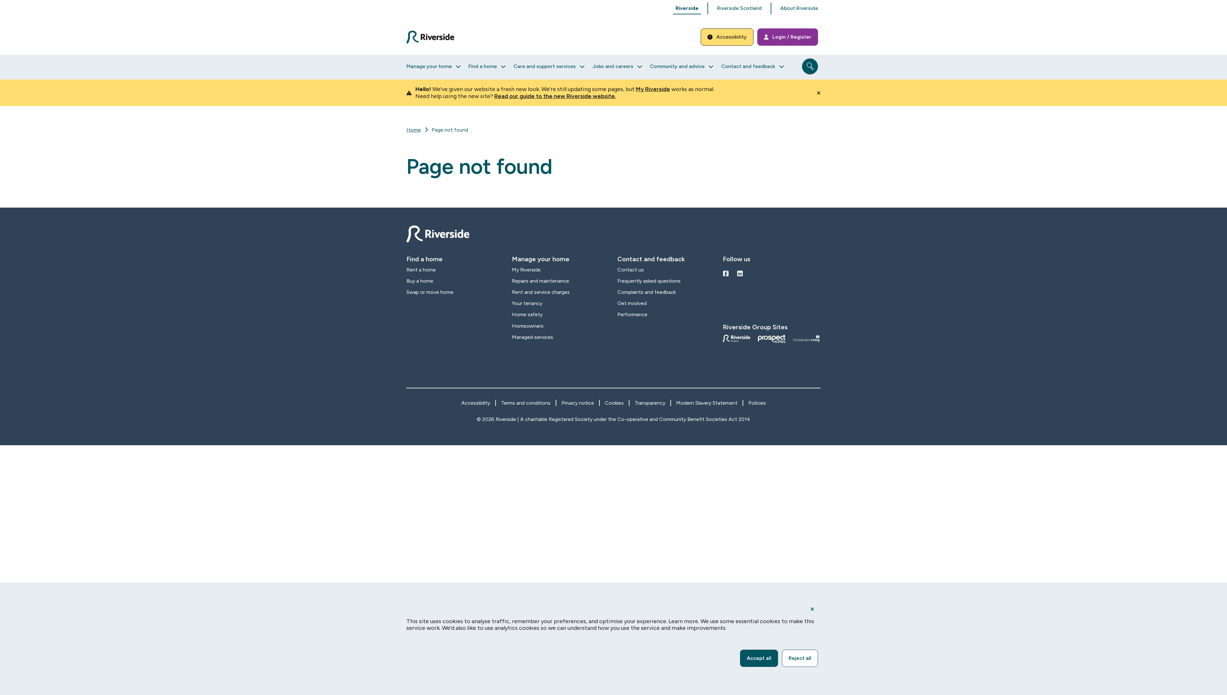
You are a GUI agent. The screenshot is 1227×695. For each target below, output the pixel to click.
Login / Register (791, 37)
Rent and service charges (541, 292)
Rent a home (421, 270)
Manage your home (429, 66)
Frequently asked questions (649, 281)
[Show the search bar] (810, 66)
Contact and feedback (748, 66)
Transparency (650, 403)
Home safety (527, 314)
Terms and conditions (526, 403)
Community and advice (677, 66)
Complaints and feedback (646, 292)
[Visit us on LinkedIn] (740, 274)
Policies (757, 403)
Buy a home (419, 281)
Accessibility (731, 37)
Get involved (632, 303)
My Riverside (653, 89)
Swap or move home (429, 292)
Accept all (759, 658)
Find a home (482, 66)
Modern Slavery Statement (706, 403)
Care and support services (544, 66)
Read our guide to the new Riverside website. (555, 96)
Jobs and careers (612, 66)
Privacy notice (577, 403)
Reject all (800, 658)
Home (413, 130)
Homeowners (528, 326)
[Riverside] (434, 37)
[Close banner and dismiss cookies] (812, 609)
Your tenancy (527, 303)
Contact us (630, 270)
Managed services (532, 337)
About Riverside (799, 8)
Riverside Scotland (739, 8)
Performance (632, 314)
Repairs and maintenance (540, 281)
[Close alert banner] (819, 92)
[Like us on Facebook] (726, 274)
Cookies (614, 403)
